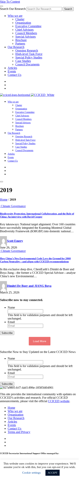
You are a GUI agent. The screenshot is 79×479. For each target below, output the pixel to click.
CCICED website (58, 401)
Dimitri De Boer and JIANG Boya (29, 285)
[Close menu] (1, 6)
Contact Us (14, 74)
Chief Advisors (24, 29)
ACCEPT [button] (52, 472)
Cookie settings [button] (31, 472)
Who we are (15, 15)
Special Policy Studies (28, 57)
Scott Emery (15, 240)
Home (3, 199)
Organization (23, 22)
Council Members (26, 33)
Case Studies (23, 61)
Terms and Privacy (19, 432)
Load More (39, 341)
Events (12, 71)
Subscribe (7, 332)
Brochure (21, 40)
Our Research (16, 47)
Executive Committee (28, 26)
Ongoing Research (26, 50)
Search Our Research (13, 8)
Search (68, 9)
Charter (19, 19)
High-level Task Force (28, 54)
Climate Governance (13, 206)
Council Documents (27, 64)
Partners (20, 43)
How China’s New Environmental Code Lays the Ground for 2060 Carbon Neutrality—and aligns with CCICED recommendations (35, 260)
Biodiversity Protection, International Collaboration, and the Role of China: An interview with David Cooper (37, 215)
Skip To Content (10, 1)
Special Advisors (25, 36)
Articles (12, 68)
